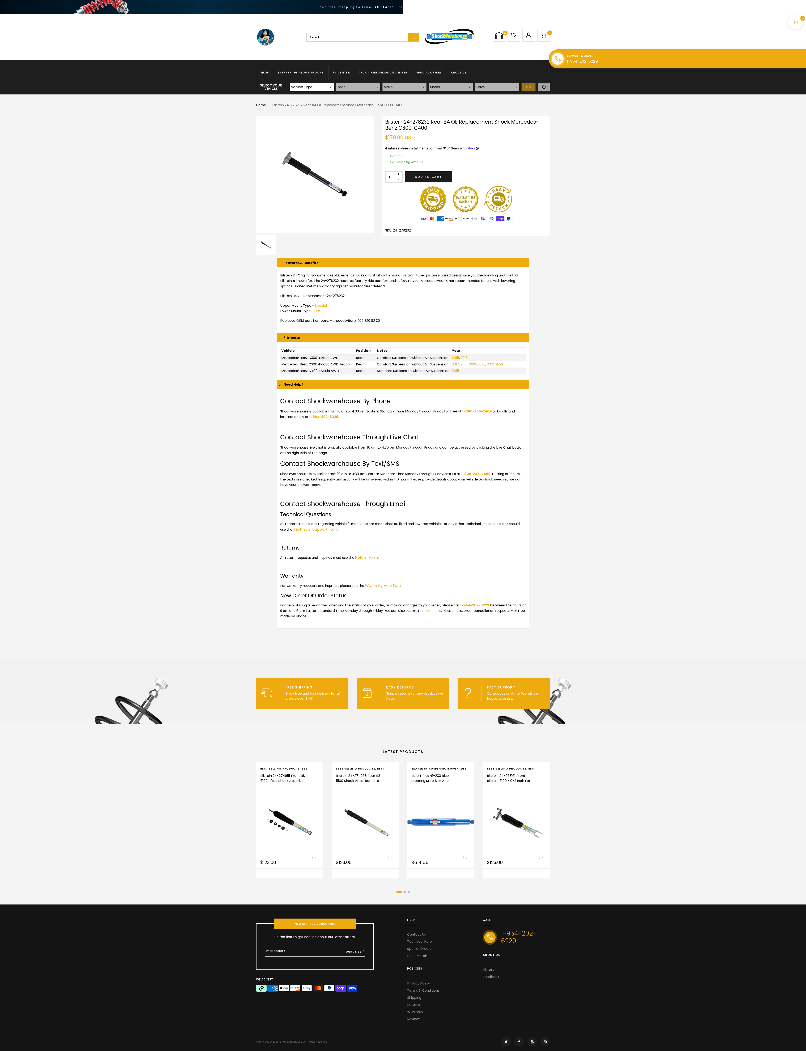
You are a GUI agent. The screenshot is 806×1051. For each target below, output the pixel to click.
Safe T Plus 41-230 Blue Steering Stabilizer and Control (430, 780)
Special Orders (419, 948)
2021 (490, 364)
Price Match (417, 955)
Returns (413, 1004)
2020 (481, 364)
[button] (499, 35)
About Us (459, 73)
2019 (472, 364)
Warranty (415, 1011)
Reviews (413, 1019)
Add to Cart (428, 177)
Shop (264, 73)
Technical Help (419, 941)
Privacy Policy (418, 983)
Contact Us (416, 934)
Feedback (491, 976)
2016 (464, 357)
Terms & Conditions (423, 990)
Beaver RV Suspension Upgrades (439, 769)
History (488, 969)
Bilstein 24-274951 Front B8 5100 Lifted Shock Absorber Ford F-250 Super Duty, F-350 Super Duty (282, 783)
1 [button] (399, 892)
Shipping (414, 997)
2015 (455, 357)
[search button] (413, 37)
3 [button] (409, 892)
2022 (499, 364)
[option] (315, 174)
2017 (455, 364)
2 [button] (405, 892)
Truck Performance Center (383, 73)
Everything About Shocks (300, 73)
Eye (317, 311)
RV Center (341, 73)
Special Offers (429, 73)
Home (261, 105)
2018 (464, 364)
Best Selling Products (280, 769)
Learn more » (325, 698)
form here (432, 610)
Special (321, 305)
